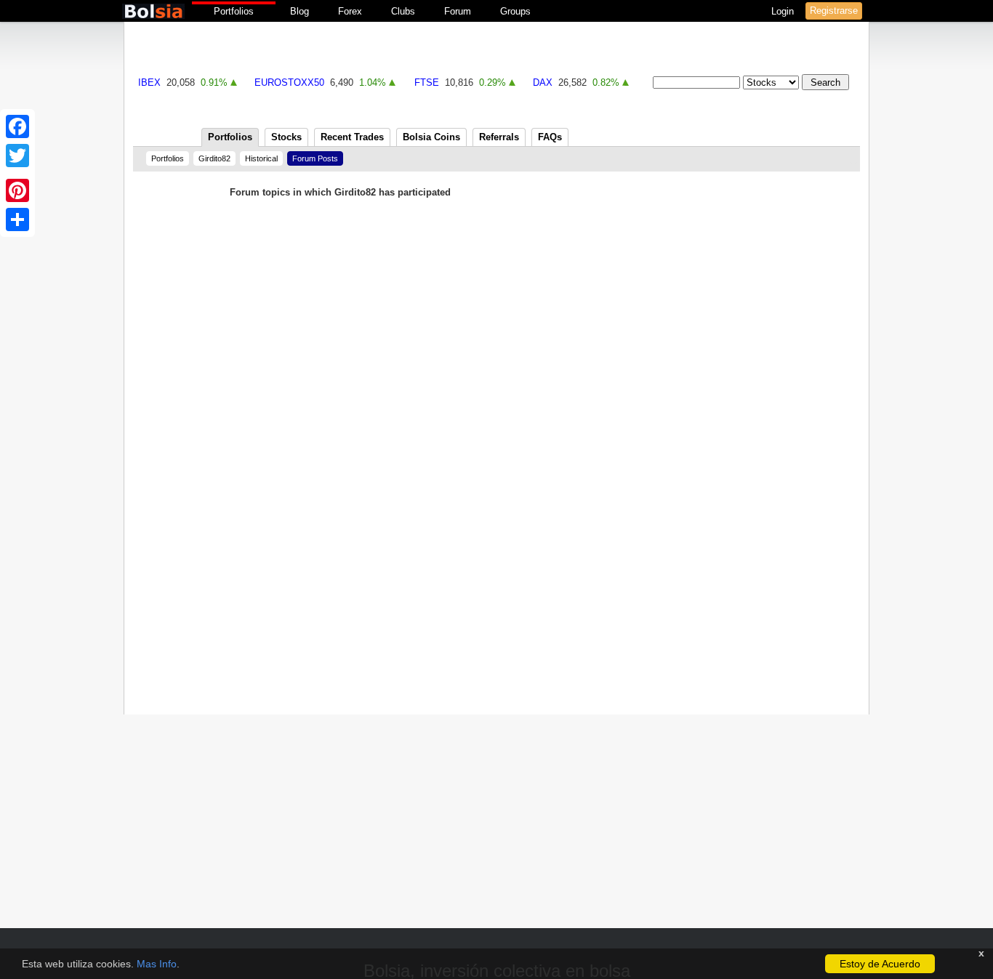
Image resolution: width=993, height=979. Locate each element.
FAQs (550, 137)
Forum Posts (315, 158)
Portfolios (234, 11)
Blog (299, 11)
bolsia (153, 11)
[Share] (17, 219)
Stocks (286, 137)
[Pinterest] (17, 190)
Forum (457, 11)
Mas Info (157, 964)
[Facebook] (17, 126)
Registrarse (834, 10)
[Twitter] (17, 155)
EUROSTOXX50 (289, 82)
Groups (515, 11)
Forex (350, 11)
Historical (261, 158)
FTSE (426, 82)
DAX (542, 82)
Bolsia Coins (431, 137)
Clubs (403, 11)
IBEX (149, 82)
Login (784, 11)
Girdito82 (214, 158)
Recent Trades (352, 137)
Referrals (499, 137)
